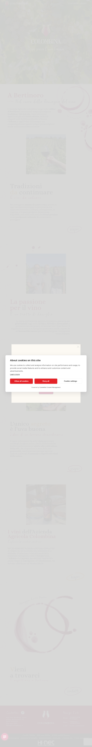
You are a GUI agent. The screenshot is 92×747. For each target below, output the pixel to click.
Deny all (46, 381)
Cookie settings (70, 381)
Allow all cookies (21, 381)
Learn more (15, 374)
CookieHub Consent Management (49, 387)
